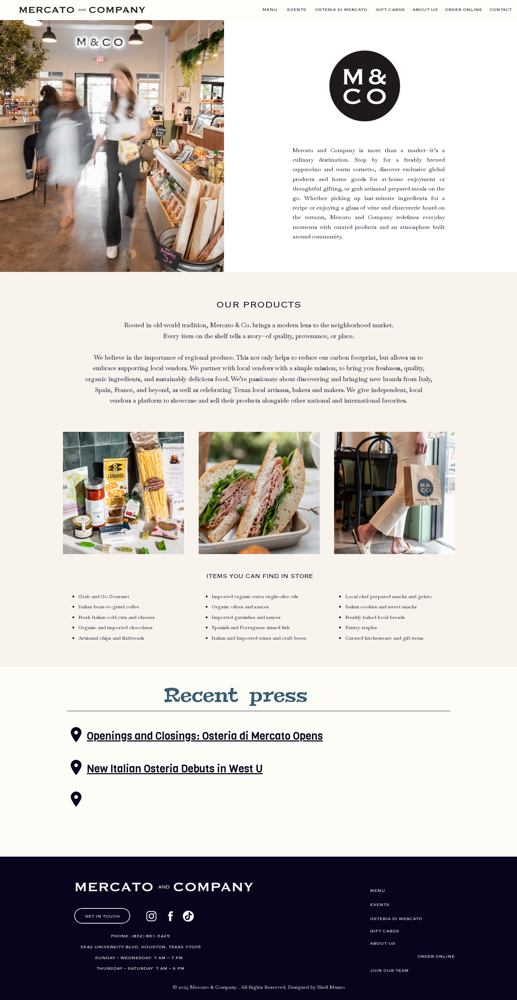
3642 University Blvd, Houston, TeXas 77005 (140, 946)
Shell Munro (331, 987)
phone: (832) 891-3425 (140, 935)
